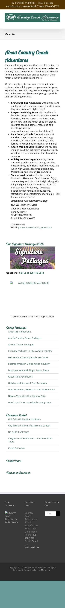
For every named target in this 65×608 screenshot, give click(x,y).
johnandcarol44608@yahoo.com (35, 227)
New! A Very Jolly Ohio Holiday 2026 (27, 395)
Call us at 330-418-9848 (31, 272)
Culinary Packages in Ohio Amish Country (30, 350)
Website (35, 547)
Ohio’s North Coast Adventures (24, 419)
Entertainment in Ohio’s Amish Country (29, 363)
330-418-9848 (31, 536)
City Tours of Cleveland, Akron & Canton (29, 425)
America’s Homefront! (19, 331)
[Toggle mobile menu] (59, 23)
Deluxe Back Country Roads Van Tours (28, 357)
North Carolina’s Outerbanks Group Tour (29, 402)
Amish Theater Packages (21, 344)
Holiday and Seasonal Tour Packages (27, 383)
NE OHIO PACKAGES (18, 432)
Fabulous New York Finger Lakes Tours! (28, 370)
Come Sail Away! (16, 448)
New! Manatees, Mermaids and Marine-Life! (31, 389)
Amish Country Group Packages (24, 338)
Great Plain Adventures (20, 376)
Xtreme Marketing (42, 570)
